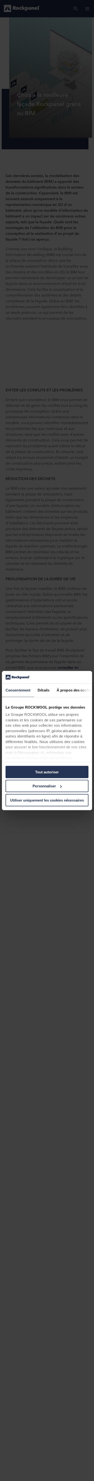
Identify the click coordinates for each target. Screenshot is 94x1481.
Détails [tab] (43, 690)
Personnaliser (44, 786)
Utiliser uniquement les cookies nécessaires (47, 800)
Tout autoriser (47, 772)
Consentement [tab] (18, 690)
